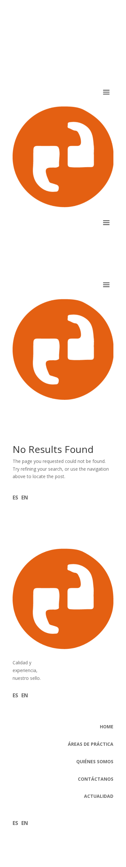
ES (15, 497)
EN (24, 497)
